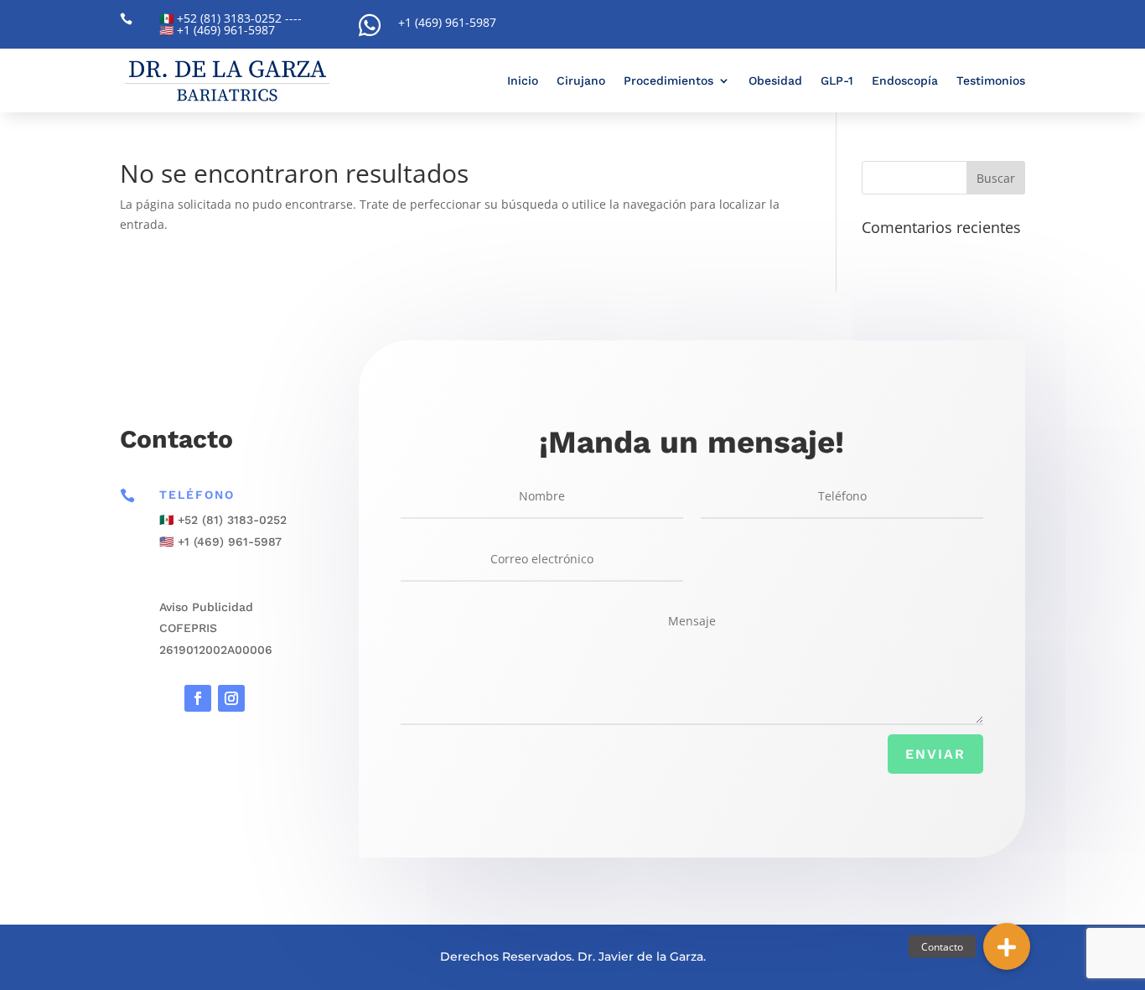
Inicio (522, 80)
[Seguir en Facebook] (197, 698)
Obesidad (775, 80)
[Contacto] (1006, 946)
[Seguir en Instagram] (231, 698)
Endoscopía (905, 80)
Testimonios (990, 80)
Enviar (935, 754)
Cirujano (581, 80)
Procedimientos (668, 80)
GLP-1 (837, 80)
